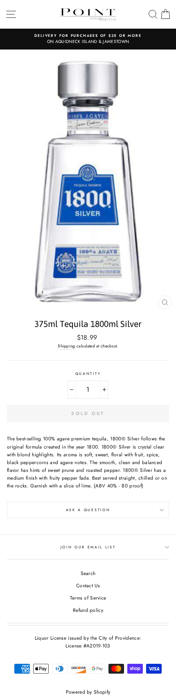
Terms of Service (88, 597)
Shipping (66, 346)
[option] (88, 39)
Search (88, 573)
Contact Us (88, 585)
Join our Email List (88, 547)
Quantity (88, 373)
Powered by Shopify (88, 692)
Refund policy (88, 610)
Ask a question (88, 509)
